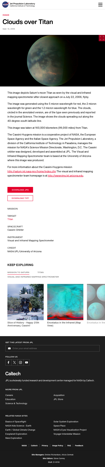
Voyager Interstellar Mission (67, 433)
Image (6, 15)
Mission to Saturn (18, 272)
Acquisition (59, 395)
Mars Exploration (13, 438)
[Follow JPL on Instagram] (20, 362)
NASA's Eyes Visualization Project (70, 429)
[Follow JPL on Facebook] (8, 362)
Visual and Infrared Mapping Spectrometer (33, 276)
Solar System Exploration (66, 421)
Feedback (79, 445)
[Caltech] (12, 373)
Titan (10, 219)
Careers (9, 395)
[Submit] (9, 348)
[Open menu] (100, 5)
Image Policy (57, 445)
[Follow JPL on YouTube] (26, 362)
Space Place (59, 425)
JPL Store (58, 399)
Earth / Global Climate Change (20, 429)
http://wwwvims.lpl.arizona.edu (65, 175)
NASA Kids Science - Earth (18, 425)
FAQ (69, 445)
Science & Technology (16, 403)
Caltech (34, 445)
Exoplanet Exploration (16, 433)
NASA (24, 445)
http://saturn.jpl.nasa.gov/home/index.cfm (31, 171)
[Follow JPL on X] (14, 362)
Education (10, 399)
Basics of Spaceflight (15, 421)
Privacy (45, 445)
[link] (52, 60)
